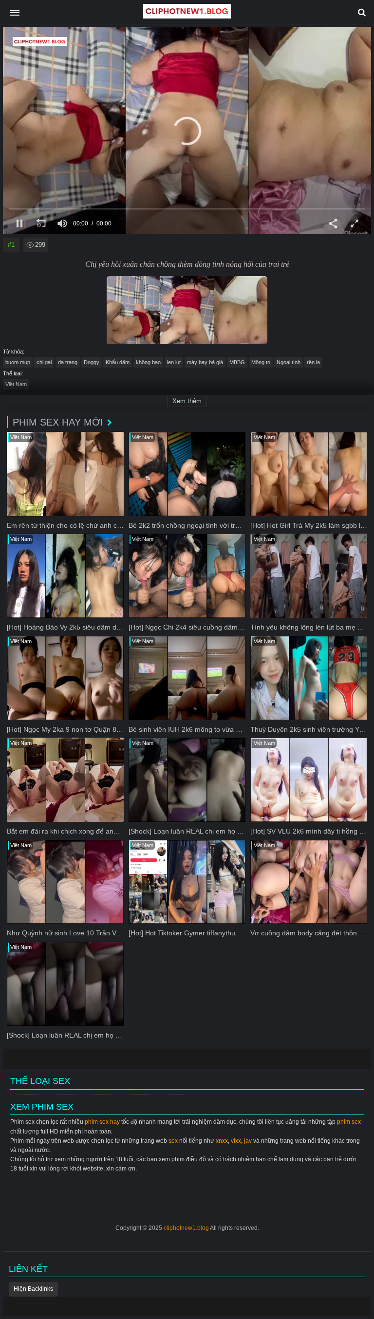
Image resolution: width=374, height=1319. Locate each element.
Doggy (91, 362)
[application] (187, 130)
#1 (11, 244)
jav (248, 1140)
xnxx (222, 1140)
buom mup (17, 362)
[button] (187, 131)
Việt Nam (16, 384)
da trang (67, 362)
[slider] (187, 208)
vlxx (236, 1140)
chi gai (44, 362)
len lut (174, 362)
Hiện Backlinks (33, 1288)
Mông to (260, 362)
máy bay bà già (205, 362)
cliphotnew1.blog (186, 1228)
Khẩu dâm (118, 362)
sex (173, 1140)
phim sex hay (102, 1121)
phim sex (349, 1121)
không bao (148, 362)
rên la (313, 362)
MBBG (237, 362)
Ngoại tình (288, 362)
